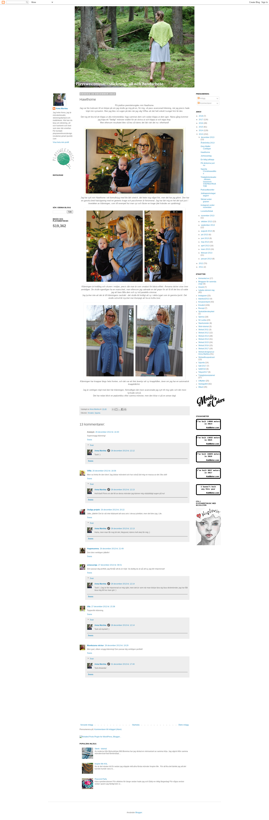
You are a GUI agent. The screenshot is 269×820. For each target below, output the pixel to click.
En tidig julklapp (207, 159)
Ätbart (200, 387)
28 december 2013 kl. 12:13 (123, 490)
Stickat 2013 (203, 336)
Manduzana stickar (95, 645)
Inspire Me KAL (101, 764)
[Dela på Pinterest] (125, 409)
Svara (89, 440)
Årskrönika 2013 (208, 143)
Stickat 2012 (203, 333)
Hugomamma (93, 549)
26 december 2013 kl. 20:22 (113, 510)
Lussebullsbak (207, 211)
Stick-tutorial (203, 326)
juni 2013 (205, 238)
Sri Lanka (202, 320)
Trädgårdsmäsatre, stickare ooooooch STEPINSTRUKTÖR (208, 181)
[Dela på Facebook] (122, 409)
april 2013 (205, 246)
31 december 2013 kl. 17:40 (123, 664)
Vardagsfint (203, 384)
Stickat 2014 (203, 339)
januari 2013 (206, 259)
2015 (201, 127)
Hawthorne (205, 152)
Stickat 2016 (203, 345)
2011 (201, 267)
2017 (201, 119)
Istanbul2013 (203, 299)
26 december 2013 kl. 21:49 (112, 549)
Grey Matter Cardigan (206, 147)
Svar (92, 445)
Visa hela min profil (61, 142)
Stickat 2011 (203, 329)
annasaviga (92, 565)
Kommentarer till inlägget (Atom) (108, 729)
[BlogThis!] (116, 409)
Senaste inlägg (86, 725)
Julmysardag (206, 156)
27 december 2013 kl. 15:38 (103, 606)
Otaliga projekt (93, 510)
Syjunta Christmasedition (208, 171)
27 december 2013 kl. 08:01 (110, 565)
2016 (201, 123)
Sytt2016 (202, 369)
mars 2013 (205, 249)
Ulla (88, 606)
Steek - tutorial (101, 749)
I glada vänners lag (206, 290)
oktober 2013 (207, 221)
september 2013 (208, 225)
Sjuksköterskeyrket (206, 311)
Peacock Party (101, 779)
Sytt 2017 (202, 366)
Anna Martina (100, 451)
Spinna (201, 317)
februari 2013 (206, 253)
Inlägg (202, 98)
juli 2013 (205, 235)
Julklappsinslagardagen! (208, 194)
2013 (201, 134)
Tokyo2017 (203, 372)
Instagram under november (208, 206)
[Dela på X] (119, 409)
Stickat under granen (206, 200)
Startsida (135, 725)
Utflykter (201, 381)
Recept (201, 308)
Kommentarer (206, 103)
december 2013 (207, 137)
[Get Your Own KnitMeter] (208, 429)
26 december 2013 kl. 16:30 (107, 432)
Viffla (89, 471)
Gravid (201, 287)
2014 (201, 130)
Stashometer (203, 323)
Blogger (138, 812)
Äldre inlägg (183, 725)
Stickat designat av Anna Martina (206, 353)
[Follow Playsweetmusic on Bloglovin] (208, 545)
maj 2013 (205, 242)
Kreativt (91, 413)
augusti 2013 (206, 231)
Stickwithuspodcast (206, 357)
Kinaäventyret (204, 302)
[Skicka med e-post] (113, 409)
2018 (201, 116)
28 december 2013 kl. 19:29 (116, 645)
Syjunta (97, 413)
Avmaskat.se (203, 278)
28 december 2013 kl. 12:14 (123, 584)
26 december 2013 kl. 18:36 (104, 471)
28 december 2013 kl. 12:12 (123, 451)
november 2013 (207, 216)
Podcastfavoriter (207, 190)
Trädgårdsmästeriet (206, 375)
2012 (201, 263)
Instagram (202, 296)
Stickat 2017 (203, 348)
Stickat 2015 (203, 342)
